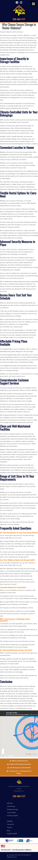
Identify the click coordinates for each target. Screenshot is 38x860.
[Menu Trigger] (33, 3)
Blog (8, 830)
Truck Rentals (11, 812)
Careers (9, 827)
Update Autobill (12, 833)
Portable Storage (12, 809)
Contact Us (10, 824)
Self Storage (11, 806)
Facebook (17, 2)
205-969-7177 (19, 19)
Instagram (21, 2)
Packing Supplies (12, 815)
